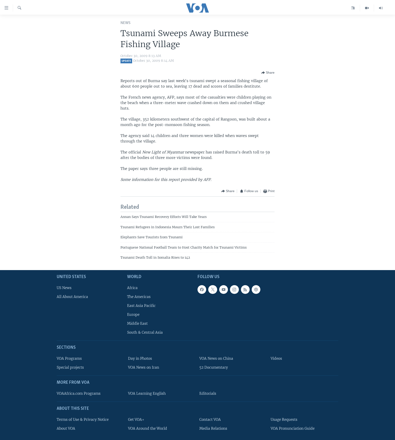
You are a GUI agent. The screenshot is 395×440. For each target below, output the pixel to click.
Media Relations (213, 428)
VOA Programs (69, 358)
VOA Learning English (147, 393)
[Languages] (353, 8)
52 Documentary (213, 367)
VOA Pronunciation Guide (293, 428)
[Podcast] (256, 289)
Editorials (207, 393)
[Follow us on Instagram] (234, 289)
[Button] (268, 72)
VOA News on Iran (143, 367)
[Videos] (367, 8)
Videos (276, 358)
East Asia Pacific (141, 305)
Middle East (137, 323)
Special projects (70, 367)
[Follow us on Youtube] (223, 289)
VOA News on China (216, 358)
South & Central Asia (145, 332)
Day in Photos (140, 358)
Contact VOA (210, 419)
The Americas (139, 296)
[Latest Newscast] (381, 8)
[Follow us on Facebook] (202, 289)
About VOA (66, 428)
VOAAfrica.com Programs (79, 393)
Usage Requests (284, 419)
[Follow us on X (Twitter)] (212, 289)
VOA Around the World (147, 428)
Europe (133, 314)
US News (64, 287)
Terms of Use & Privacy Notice (83, 419)
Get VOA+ (136, 419)
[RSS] (245, 289)
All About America (72, 296)
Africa (132, 287)
